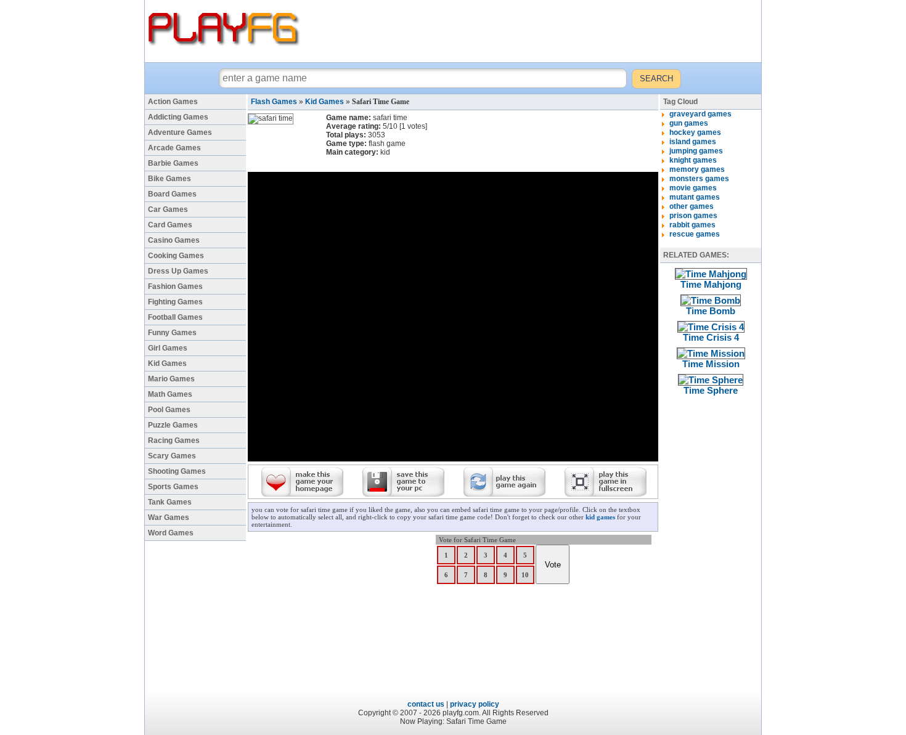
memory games (697, 169)
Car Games (168, 209)
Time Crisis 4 (711, 337)
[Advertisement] (532, 31)
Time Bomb (710, 311)
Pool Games (169, 409)
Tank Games (170, 502)
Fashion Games (175, 286)
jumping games (696, 151)
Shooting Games (177, 471)
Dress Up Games (178, 271)
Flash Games (274, 101)
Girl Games (167, 348)
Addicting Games (178, 117)
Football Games (175, 317)
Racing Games (174, 440)
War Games (168, 517)
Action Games (173, 101)
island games (692, 141)
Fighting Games (175, 302)
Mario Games (171, 379)
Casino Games (174, 240)
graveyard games (700, 114)
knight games (693, 160)
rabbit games (692, 225)
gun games (688, 123)
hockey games (695, 132)
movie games (693, 188)
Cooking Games (176, 255)
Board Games (172, 194)
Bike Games (169, 178)
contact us (425, 704)
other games (691, 206)
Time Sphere (711, 390)
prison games (693, 215)
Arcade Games (174, 148)
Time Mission (711, 364)
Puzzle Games (173, 425)
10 (525, 575)
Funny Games (172, 332)
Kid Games (167, 363)
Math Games (170, 394)
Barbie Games (173, 163)
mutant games (694, 197)
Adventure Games (180, 132)
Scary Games (172, 456)
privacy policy (474, 704)
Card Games (170, 225)
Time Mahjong (710, 284)
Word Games (171, 533)
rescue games (694, 234)
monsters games (699, 178)
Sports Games (173, 486)
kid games (600, 517)
